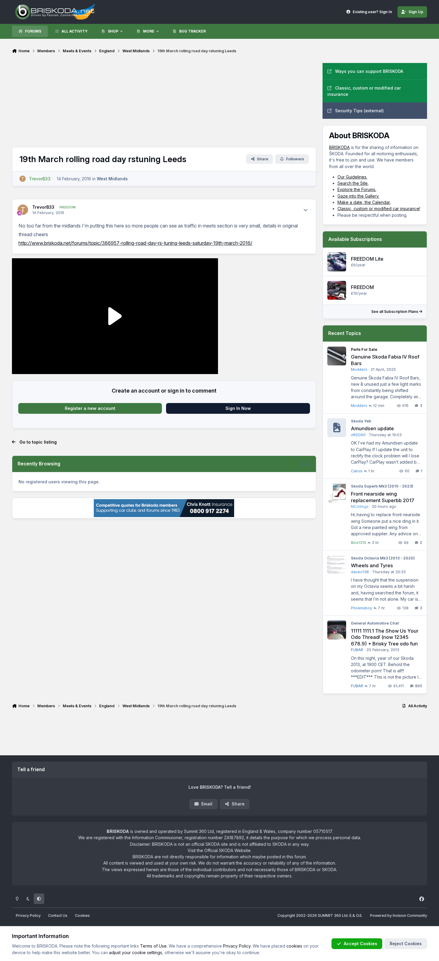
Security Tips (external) (359, 110)
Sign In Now (238, 408)
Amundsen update (372, 428)
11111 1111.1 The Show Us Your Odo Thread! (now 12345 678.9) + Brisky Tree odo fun (384, 637)
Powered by (398, 915)
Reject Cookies (406, 943)
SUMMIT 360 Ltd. (333, 915)
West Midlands (112, 178)
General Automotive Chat (375, 623)
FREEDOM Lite (367, 259)
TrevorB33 (43, 207)
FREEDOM (362, 287)
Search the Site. (353, 183)
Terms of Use (153, 945)
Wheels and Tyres (372, 565)
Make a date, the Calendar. (364, 202)
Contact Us (57, 915)
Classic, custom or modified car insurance (363, 91)
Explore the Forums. (356, 189)
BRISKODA (339, 147)
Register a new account (90, 408)
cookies (294, 945)
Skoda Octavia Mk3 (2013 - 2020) (383, 558)
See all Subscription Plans (395, 311)
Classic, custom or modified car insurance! (378, 208)
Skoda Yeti (361, 421)
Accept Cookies (360, 943)
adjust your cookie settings (135, 952)
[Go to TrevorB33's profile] (22, 179)
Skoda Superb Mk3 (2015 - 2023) (382, 486)
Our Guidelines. (352, 176)
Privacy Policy (28, 915)
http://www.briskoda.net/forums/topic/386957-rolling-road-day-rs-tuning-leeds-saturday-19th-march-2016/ (135, 243)
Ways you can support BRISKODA (369, 71)
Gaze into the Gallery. (358, 196)
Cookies (82, 915)
